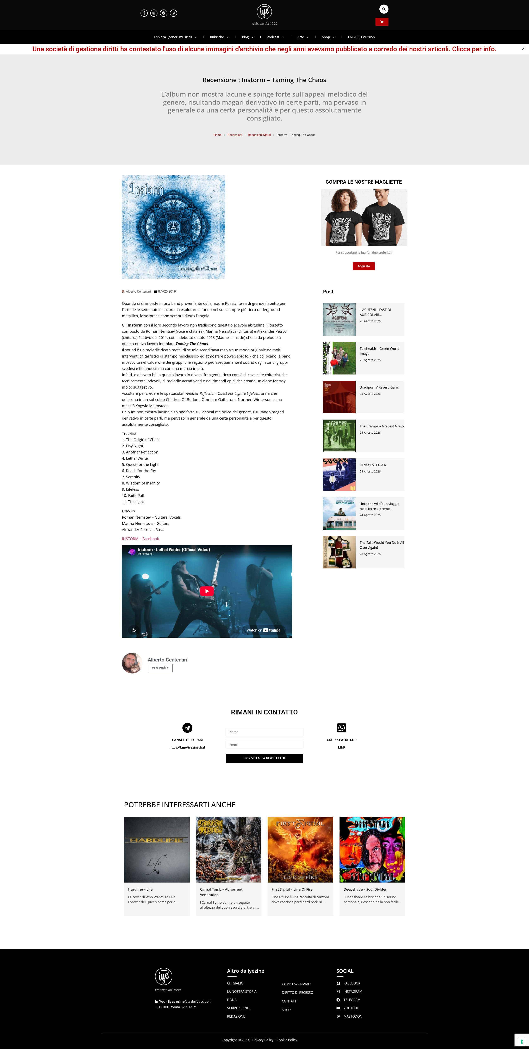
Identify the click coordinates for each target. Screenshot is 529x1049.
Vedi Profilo (160, 668)
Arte (300, 37)
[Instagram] (153, 13)
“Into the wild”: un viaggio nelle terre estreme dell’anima (379, 508)
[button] (383, 9)
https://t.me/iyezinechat (187, 747)
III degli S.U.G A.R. (373, 465)
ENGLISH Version (361, 37)
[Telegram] (163, 13)
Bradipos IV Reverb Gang (379, 387)
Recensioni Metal (259, 134)
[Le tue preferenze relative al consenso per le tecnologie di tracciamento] (522, 1042)
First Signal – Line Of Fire (292, 889)
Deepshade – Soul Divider (365, 889)
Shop (326, 37)
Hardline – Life (140, 889)
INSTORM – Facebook (140, 538)
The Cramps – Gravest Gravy (382, 426)
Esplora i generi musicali (173, 37)
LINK (341, 747)
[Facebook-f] (144, 13)
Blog (245, 37)
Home (218, 134)
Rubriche (217, 37)
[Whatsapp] (173, 13)
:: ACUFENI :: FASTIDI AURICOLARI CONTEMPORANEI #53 (377, 314)
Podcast (273, 37)
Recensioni (235, 134)
